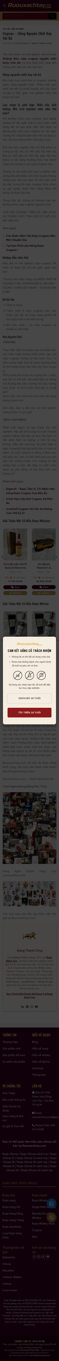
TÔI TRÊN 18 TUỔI (29, 712)
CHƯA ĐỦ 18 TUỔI (30, 698)
